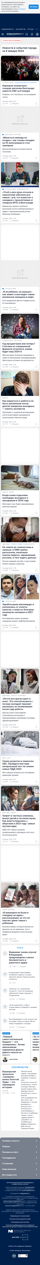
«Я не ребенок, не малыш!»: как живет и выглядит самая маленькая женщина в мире (18, 294)
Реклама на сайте (10, 1152)
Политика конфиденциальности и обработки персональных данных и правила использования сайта (20, 1225)
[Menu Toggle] (2, 34)
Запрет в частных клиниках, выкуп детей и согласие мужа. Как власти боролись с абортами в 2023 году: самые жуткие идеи (19, 821)
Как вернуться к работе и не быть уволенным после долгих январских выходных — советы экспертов (18, 405)
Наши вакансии (9, 1169)
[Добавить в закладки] (36, 103)
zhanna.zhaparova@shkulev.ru (12, 1201)
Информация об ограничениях (20, 1216)
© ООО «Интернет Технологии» (20, 1250)
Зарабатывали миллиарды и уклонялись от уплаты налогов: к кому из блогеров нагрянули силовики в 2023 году (18, 609)
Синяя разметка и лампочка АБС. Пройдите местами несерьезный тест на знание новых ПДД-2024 (18, 765)
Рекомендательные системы (20, 1222)
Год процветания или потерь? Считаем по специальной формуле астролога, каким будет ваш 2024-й (18, 347)
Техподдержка (9, 1158)
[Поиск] (26, 34)
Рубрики (6, 1146)
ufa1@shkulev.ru (30, 1187)
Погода (31, 29)
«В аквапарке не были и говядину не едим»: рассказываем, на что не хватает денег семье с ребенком (16, 917)
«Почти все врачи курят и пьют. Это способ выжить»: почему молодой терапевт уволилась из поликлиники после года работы (17, 703)
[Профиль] (37, 34)
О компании (7, 1163)
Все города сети (9, 1175)
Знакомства (21, 29)
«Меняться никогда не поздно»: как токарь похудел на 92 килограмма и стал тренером (18, 141)
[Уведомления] (32, 34)
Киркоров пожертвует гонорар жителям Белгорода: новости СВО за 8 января (18, 88)
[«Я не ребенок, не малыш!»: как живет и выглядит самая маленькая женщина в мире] (20, 274)
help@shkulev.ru (25, 1193)
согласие (21, 9)
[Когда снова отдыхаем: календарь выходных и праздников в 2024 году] (20, 477)
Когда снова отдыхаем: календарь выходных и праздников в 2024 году (15, 498)
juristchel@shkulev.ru (28, 1190)
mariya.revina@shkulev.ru (13, 1205)
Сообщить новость (10, 1141)
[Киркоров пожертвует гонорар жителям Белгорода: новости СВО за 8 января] (20, 68)
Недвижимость (7, 29)
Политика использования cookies (20, 1219)
